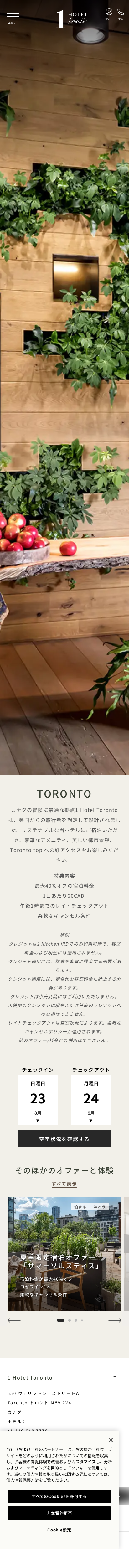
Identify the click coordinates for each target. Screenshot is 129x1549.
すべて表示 (64, 1184)
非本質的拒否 (59, 1513)
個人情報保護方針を (24, 1480)
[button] (14, 1320)
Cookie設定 (59, 1530)
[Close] (111, 1440)
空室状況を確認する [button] (64, 1139)
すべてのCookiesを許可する (59, 1496)
